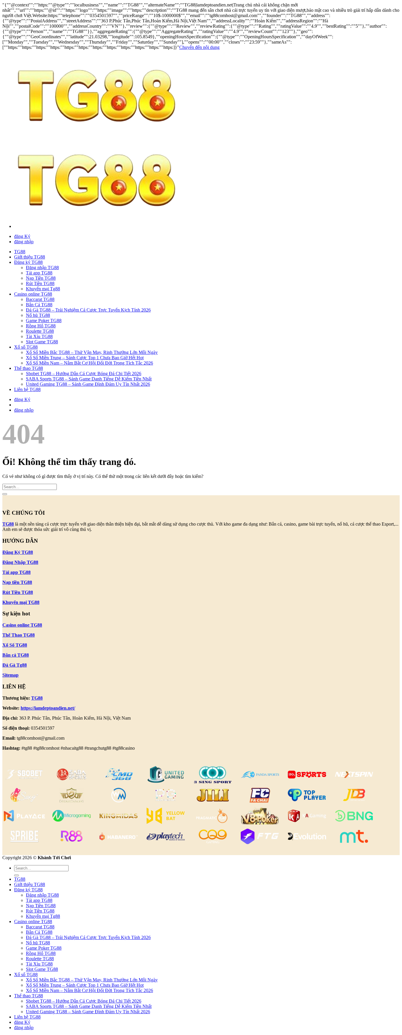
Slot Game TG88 (42, 341)
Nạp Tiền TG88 (41, 278)
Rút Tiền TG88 (40, 283)
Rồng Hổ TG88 (41, 325)
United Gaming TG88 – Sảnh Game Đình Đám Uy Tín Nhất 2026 (88, 384)
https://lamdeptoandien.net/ (48, 708)
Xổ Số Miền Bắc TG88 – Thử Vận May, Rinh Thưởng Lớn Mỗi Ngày (92, 352)
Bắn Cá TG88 (39, 304)
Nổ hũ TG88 (38, 315)
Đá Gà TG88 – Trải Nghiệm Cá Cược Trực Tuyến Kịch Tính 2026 (88, 309)
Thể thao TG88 (28, 368)
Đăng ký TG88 (28, 262)
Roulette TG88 (40, 331)
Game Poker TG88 (44, 320)
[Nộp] (4, 494)
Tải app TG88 (39, 272)
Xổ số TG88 (26, 347)
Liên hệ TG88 (27, 389)
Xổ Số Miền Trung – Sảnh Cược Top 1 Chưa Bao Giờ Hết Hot (85, 357)
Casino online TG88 (33, 294)
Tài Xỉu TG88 (39, 336)
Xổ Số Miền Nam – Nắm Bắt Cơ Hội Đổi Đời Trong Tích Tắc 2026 (89, 362)
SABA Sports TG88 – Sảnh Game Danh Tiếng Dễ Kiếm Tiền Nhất (89, 378)
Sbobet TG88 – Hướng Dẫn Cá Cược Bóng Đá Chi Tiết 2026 (83, 373)
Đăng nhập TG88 (42, 267)
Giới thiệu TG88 (29, 256)
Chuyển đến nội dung (199, 47)
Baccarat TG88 (40, 299)
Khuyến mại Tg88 (43, 288)
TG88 (19, 251)
